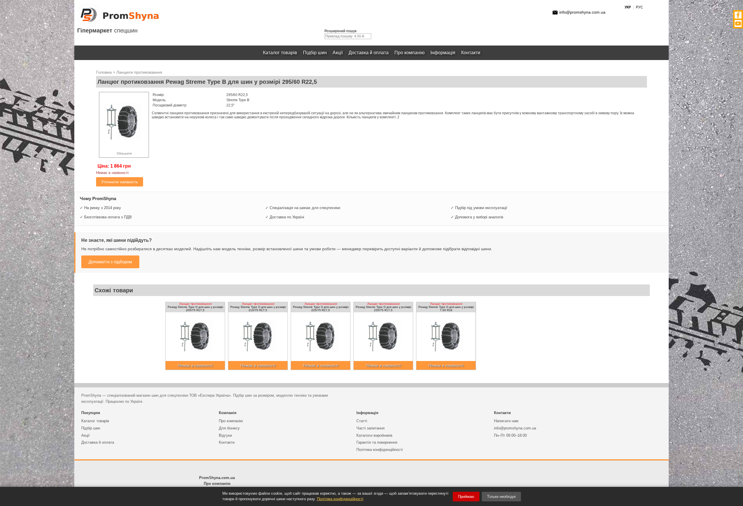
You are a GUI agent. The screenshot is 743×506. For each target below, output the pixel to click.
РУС (639, 7)
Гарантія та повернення (376, 442)
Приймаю (466, 496)
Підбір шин (315, 52)
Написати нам (506, 421)
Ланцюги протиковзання (139, 72)
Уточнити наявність (119, 181)
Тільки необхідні (501, 496)
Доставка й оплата (368, 52)
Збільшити (124, 153)
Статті (361, 421)
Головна (104, 72)
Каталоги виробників (374, 435)
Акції (337, 52)
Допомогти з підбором (110, 261)
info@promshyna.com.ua (582, 12)
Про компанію (409, 52)
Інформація (443, 52)
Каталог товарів (280, 52)
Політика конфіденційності (379, 449)
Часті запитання (370, 428)
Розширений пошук (340, 31)
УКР (628, 7)
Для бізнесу (229, 428)
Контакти (471, 52)
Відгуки (225, 435)
